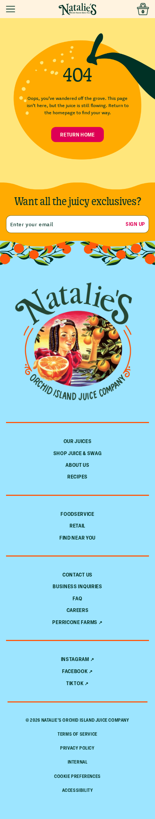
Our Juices (78, 441)
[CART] (143, 9)
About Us (77, 465)
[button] (12, 9)
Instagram (75, 659)
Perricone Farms (74, 622)
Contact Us (77, 574)
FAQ (77, 598)
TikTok (75, 683)
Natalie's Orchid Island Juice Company (85, 720)
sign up (135, 223)
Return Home (77, 134)
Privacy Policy (77, 747)
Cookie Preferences (77, 776)
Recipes (77, 476)
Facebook (75, 671)
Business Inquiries (77, 586)
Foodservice (77, 514)
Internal (78, 761)
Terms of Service (77, 734)
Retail (77, 525)
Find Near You (77, 537)
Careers (78, 610)
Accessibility (77, 790)
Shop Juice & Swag (77, 453)
